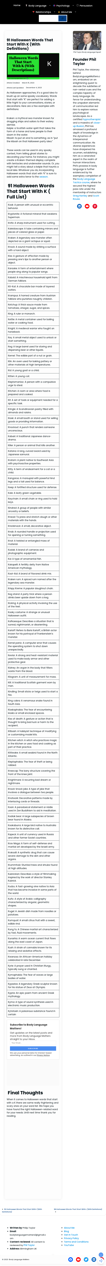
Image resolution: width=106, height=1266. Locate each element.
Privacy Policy (71, 1238)
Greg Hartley (80, 195)
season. (43, 176)
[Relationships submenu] (54, 11)
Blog (66, 1231)
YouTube (69, 1245)
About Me (69, 1227)
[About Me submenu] (75, 11)
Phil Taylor (29, 1245)
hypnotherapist (92, 119)
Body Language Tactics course (84, 180)
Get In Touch (71, 1234)
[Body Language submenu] (50, 5)
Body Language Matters (19, 1259)
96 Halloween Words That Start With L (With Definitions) (78, 1209)
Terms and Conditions (76, 1241)
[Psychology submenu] (73, 5)
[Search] (62, 18)
